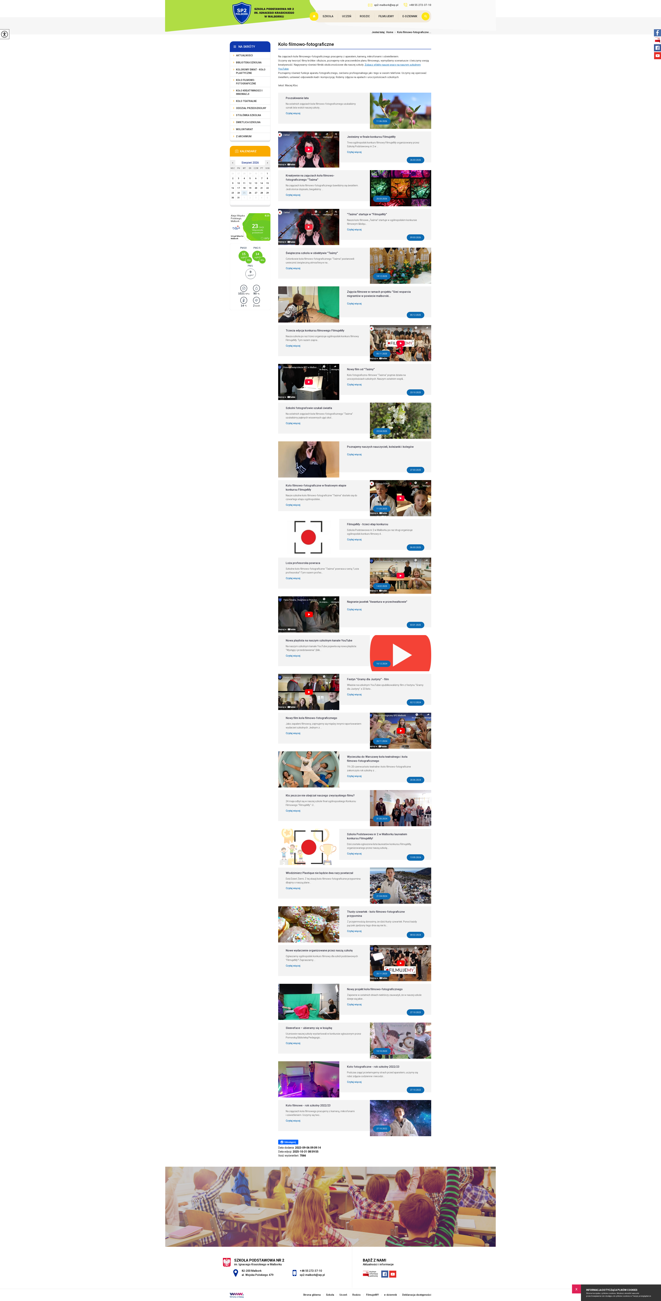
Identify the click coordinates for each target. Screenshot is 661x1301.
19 (250, 188)
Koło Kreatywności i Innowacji (249, 92)
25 (244, 193)
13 (256, 183)
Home (389, 32)
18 (244, 188)
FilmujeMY (386, 16)
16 (233, 188)
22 (267, 188)
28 (261, 193)
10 (238, 183)
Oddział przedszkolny (251, 108)
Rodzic (365, 16)
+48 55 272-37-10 (420, 5)
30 (233, 197)
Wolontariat (244, 129)
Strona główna (314, 16)
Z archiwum (243, 136)
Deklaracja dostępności (416, 1295)
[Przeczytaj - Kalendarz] (255, 152)
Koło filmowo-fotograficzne (306, 44)
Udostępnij (290, 1142)
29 (267, 193)
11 (244, 183)
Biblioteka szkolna (248, 62)
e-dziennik (409, 16)
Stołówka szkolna (248, 115)
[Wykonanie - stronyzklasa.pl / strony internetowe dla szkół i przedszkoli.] (237, 1296)
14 (261, 183)
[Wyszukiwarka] (426, 16)
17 (238, 188)
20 (256, 188)
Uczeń (346, 16)
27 (256, 193)
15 (267, 183)
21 (261, 188)
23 (233, 193)
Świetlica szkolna (248, 122)
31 (238, 197)
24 (238, 193)
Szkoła (328, 16)
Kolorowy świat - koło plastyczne (250, 71)
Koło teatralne (246, 101)
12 (250, 183)
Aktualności (244, 55)
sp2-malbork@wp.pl (386, 5)
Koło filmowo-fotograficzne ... (413, 32)
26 (250, 193)
